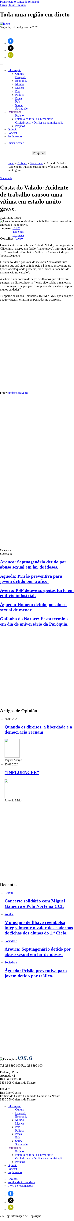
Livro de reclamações (20, 1185)
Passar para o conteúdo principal (19, 1)
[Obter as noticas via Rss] (11, 57)
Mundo (19, 84)
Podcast (12, 133)
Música (19, 87)
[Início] (5, 23)
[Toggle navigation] (1, 64)
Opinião (12, 129)
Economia (21, 80)
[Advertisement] (37, 342)
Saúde (19, 105)
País (17, 91)
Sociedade (21, 108)
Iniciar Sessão (16, 143)
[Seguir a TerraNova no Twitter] (11, 50)
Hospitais (18, 235)
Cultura (19, 73)
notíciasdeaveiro (18, 392)
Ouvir (3, 5)
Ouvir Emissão (17, 5)
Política (19, 94)
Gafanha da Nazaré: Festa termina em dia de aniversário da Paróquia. (34, 621)
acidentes (18, 231)
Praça (18, 98)
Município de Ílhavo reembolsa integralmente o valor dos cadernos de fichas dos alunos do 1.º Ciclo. (39, 927)
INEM (16, 228)
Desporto (20, 77)
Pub (17, 101)
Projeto (19, 115)
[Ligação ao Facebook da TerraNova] (11, 43)
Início (11, 163)
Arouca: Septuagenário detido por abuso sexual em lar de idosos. (33, 564)
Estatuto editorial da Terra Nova (34, 119)
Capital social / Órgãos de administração (39, 122)
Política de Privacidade (21, 1182)
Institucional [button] (15, 112)
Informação (14, 1106)
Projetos (20, 126)
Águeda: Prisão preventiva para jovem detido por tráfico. (31, 579)
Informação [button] (14, 70)
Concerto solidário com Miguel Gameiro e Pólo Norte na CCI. (35, 903)
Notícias (22, 163)
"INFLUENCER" (22, 772)
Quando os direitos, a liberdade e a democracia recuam (38, 729)
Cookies (12, 1178)
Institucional (15, 1147)
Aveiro (19, 238)
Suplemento (15, 136)
